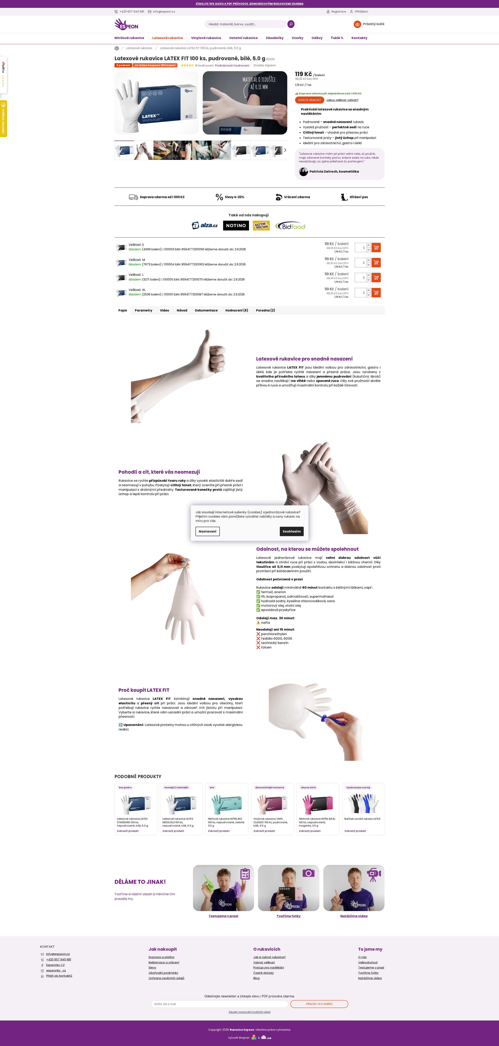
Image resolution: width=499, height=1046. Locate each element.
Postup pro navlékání (268, 968)
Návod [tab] (182, 310)
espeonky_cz (56, 970)
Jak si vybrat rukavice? (269, 957)
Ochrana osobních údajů (166, 978)
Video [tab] (164, 310)
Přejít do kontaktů (59, 976)
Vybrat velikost (264, 962)
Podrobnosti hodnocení (232, 65)
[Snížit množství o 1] (369, 250)
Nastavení (207, 531)
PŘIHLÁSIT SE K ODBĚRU (319, 1004)
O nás (362, 957)
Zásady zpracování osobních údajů (250, 1012)
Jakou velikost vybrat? (342, 100)
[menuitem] (129, 38)
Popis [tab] (122, 310)
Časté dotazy (263, 973)
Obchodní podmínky (163, 973)
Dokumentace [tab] (206, 310)
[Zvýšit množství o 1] (369, 245)
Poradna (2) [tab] (265, 310)
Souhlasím (292, 531)
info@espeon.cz (58, 954)
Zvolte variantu (309, 100)
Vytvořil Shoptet (239, 1038)
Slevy (152, 968)
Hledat (291, 24)
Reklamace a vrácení (164, 962)
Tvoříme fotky (289, 916)
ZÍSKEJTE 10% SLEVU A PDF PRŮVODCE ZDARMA (250, 4)
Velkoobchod (367, 962)
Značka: (264, 65)
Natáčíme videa (354, 916)
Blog (256, 978)
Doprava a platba (161, 957)
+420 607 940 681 (58, 959)
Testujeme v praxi (223, 916)
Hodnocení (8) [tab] (236, 310)
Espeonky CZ (55, 965)
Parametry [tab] (143, 310)
